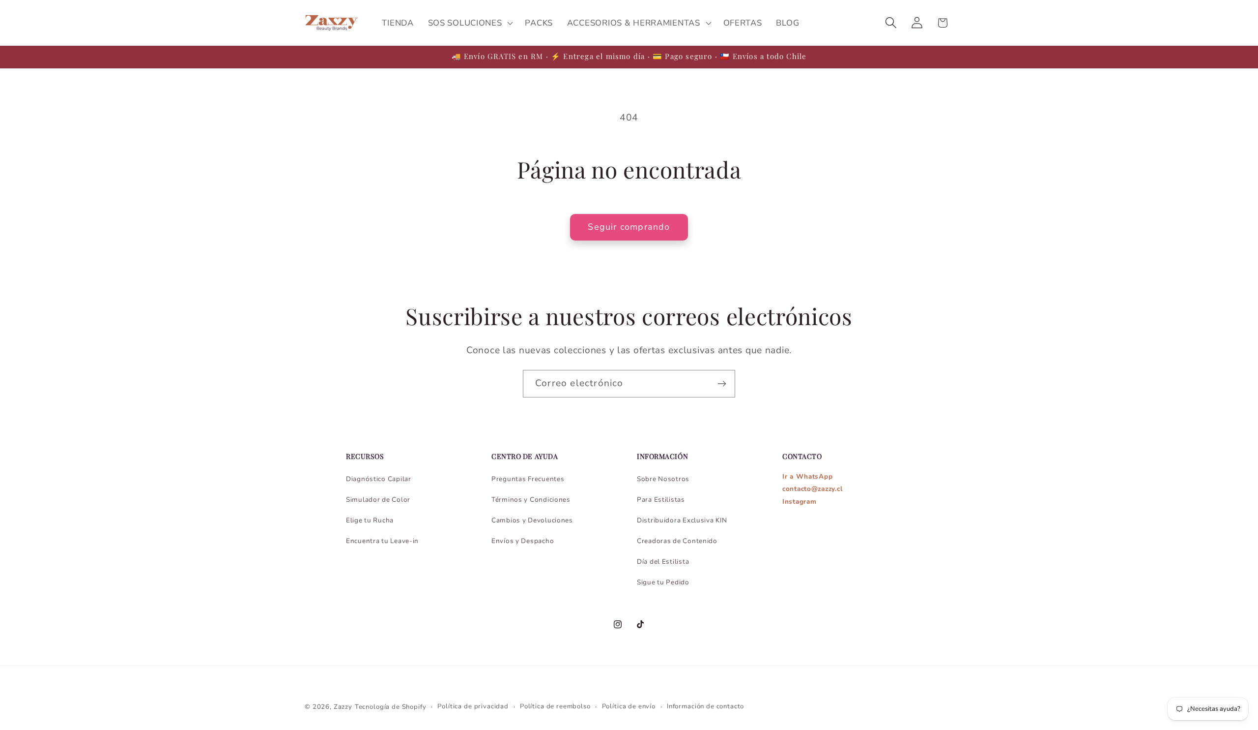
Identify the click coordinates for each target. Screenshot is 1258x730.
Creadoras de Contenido (677, 541)
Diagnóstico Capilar (378, 479)
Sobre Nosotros (663, 479)
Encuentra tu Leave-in (382, 541)
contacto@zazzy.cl (812, 488)
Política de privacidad (472, 706)
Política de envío (629, 706)
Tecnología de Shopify (391, 706)
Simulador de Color (378, 499)
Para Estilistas (661, 499)
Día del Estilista (663, 561)
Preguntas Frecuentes (527, 479)
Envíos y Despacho (522, 541)
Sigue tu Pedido (663, 582)
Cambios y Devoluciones (532, 520)
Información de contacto (705, 706)
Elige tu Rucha (370, 520)
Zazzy (343, 706)
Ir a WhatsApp (807, 476)
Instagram (799, 501)
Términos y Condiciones (531, 499)
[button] (469, 23)
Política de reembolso (555, 706)
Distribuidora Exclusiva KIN (682, 520)
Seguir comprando (629, 227)
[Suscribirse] (722, 383)
